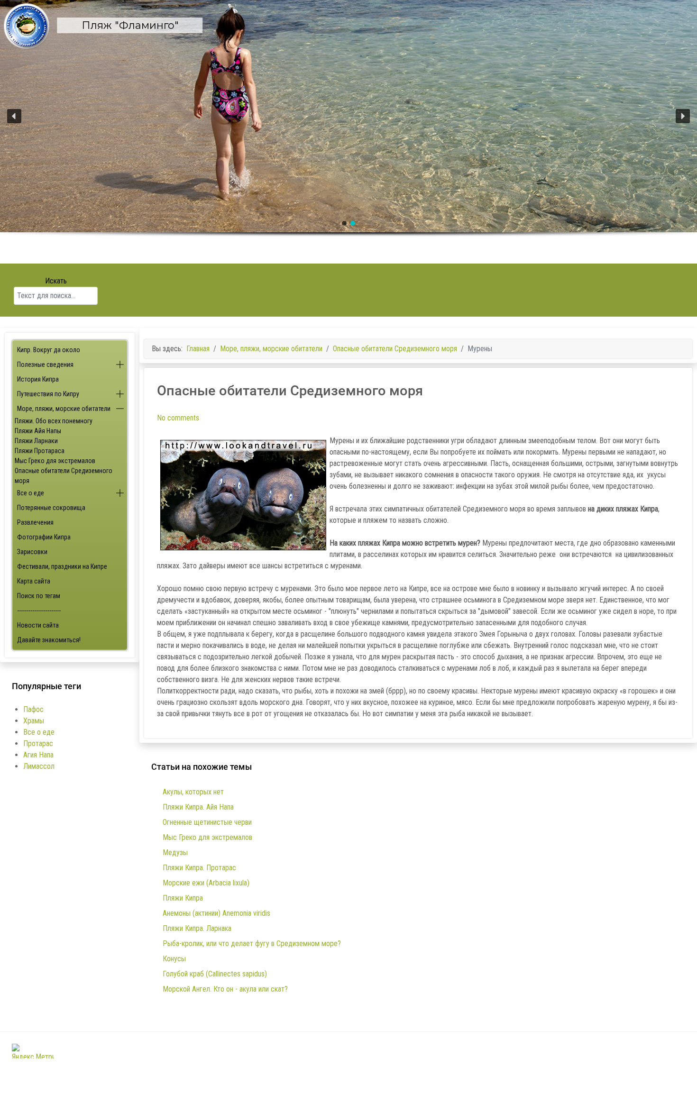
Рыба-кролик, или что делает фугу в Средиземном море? (252, 943)
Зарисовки (32, 552)
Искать (56, 280)
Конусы (174, 958)
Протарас (38, 743)
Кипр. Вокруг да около (48, 350)
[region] (348, 132)
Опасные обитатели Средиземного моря (63, 475)
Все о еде (30, 493)
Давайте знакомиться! (49, 640)
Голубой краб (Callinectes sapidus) (215, 973)
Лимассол (39, 766)
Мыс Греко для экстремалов (55, 461)
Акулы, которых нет (193, 791)
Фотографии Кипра (44, 537)
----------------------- (39, 610)
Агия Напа (38, 754)
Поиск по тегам (38, 596)
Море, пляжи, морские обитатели (63, 408)
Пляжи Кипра (183, 898)
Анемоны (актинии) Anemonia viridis (216, 913)
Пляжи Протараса (39, 451)
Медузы (175, 852)
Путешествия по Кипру (48, 394)
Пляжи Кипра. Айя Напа (198, 806)
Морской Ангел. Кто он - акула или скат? (225, 989)
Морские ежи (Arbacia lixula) (206, 882)
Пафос (33, 709)
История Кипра (38, 379)
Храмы (33, 720)
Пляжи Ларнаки (36, 441)
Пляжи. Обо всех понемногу (53, 421)
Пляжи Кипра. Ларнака (197, 928)
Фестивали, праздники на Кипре (62, 566)
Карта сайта (33, 581)
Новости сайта (38, 625)
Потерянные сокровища (51, 507)
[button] (348, 116)
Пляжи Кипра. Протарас (199, 867)
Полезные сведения (45, 364)
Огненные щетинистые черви (207, 822)
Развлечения (35, 522)
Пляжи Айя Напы (38, 431)
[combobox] (56, 296)
